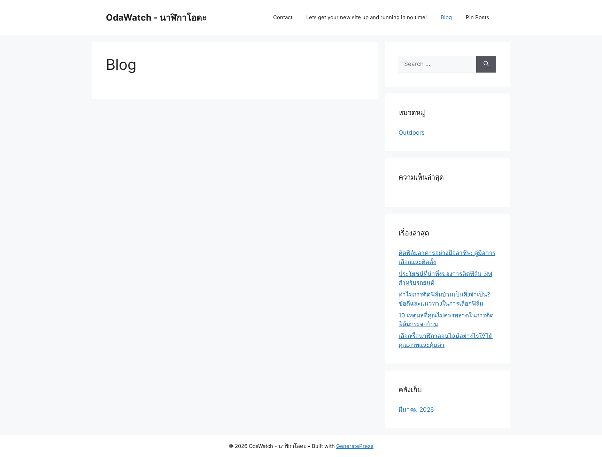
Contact (282, 17)
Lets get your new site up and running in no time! (366, 17)
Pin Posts (477, 17)
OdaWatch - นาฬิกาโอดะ (156, 17)
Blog (446, 17)
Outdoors (412, 132)
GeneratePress (354, 446)
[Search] (486, 64)
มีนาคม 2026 (416, 409)
